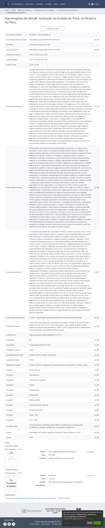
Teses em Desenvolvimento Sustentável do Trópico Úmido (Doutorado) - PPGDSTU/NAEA (68, 10)
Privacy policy (45, 524)
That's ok (97, 523)
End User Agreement (59, 524)
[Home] (7, 4)
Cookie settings (35, 524)
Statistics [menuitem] (39, 4)
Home (7, 10)
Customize (66, 523)
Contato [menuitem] (48, 4)
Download (90, 452)
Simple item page (52, 28)
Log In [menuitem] (96, 4)
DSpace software (41, 522)
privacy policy (88, 519)
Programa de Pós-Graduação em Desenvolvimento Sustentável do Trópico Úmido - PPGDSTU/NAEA (45, 10)
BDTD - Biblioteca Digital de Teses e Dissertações (22, 10)
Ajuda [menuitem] (62, 4)
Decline (89, 523)
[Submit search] (89, 4)
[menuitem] (17, 4)
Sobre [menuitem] (56, 4)
